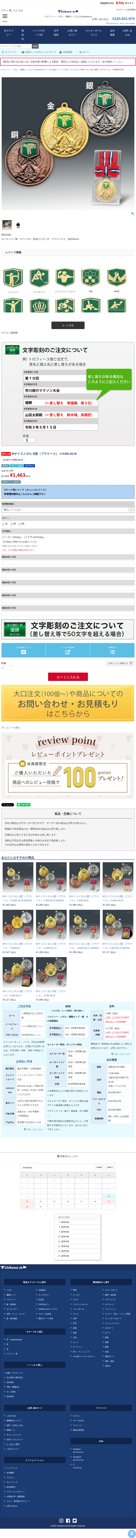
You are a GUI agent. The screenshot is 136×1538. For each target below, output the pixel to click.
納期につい (11, 1429)
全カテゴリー (8, 32)
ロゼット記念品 (44, 1313)
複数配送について (13, 1420)
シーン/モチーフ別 (39, 32)
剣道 (75, 1332)
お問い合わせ (127, 32)
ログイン (122, 9)
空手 (75, 1323)
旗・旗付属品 (11, 1318)
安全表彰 (10, 1396)
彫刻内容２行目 (9, 570)
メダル (9, 1290)
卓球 (75, 1318)
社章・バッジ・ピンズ (15, 1313)
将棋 (107, 1342)
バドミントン (110, 1308)
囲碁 (107, 1337)
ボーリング (109, 1304)
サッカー (76, 1294)
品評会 (107, 1365)
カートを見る (78, 1420)
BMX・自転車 (110, 1294)
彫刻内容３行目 (9, 582)
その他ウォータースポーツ (84, 1356)
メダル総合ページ (55, 69)
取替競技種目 (9, 504)
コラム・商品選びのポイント (18, 1501)
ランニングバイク (112, 1323)
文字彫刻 (56, 32)
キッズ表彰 (11, 1391)
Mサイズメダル (71, 69)
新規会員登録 (78, 1429)
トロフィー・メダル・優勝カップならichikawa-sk (22, 69)
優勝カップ (11, 1294)
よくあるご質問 (12, 1444)
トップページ (11, 1468)
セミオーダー (11, 1308)
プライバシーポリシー (15, 1491)
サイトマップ (11, 1482)
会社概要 (112, 32)
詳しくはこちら (35, 1129)
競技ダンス (109, 1356)
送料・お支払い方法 (14, 1425)
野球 (75, 1290)
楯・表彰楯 (11, 1304)
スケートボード (111, 1290)
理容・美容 (109, 1361)
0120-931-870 (123, 19)
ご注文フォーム (12, 1448)
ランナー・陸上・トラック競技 (118, 1313)
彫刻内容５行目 (9, 608)
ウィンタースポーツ (113, 1318)
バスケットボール (80, 1304)
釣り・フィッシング (81, 1351)
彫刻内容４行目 (9, 595)
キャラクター (43, 1294)
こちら (119, 61)
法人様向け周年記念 (14, 1377)
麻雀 (107, 1346)
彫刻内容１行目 (9, 557)
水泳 (75, 1337)
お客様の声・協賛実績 (15, 1496)
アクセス (10, 1477)
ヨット (75, 1342)
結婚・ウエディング (14, 1372)
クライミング (110, 1299)
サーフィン (77, 1346)
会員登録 (132, 9)
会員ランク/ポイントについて (40, 52)
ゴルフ (75, 1299)
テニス (75, 1313)
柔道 (75, 1327)
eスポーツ (109, 1327)
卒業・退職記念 (12, 1386)
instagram (78, 1450)
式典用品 (42, 1290)
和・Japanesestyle (14, 1339)
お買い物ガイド (72, 32)
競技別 (23, 34)
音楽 (107, 1351)
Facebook (78, 1458)
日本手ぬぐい (43, 1304)
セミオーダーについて (94, 32)
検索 (35, 46)
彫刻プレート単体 (45, 1318)
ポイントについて (13, 1434)
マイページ (10, 52)
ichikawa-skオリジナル (47, 1308)
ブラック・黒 (11, 1353)
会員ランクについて (14, 1439)
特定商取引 (11, 1486)
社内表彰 (10, 1382)
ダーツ (107, 1332)
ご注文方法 (11, 1415)
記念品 (41, 1299)
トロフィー (11, 1299)
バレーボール (78, 1308)
